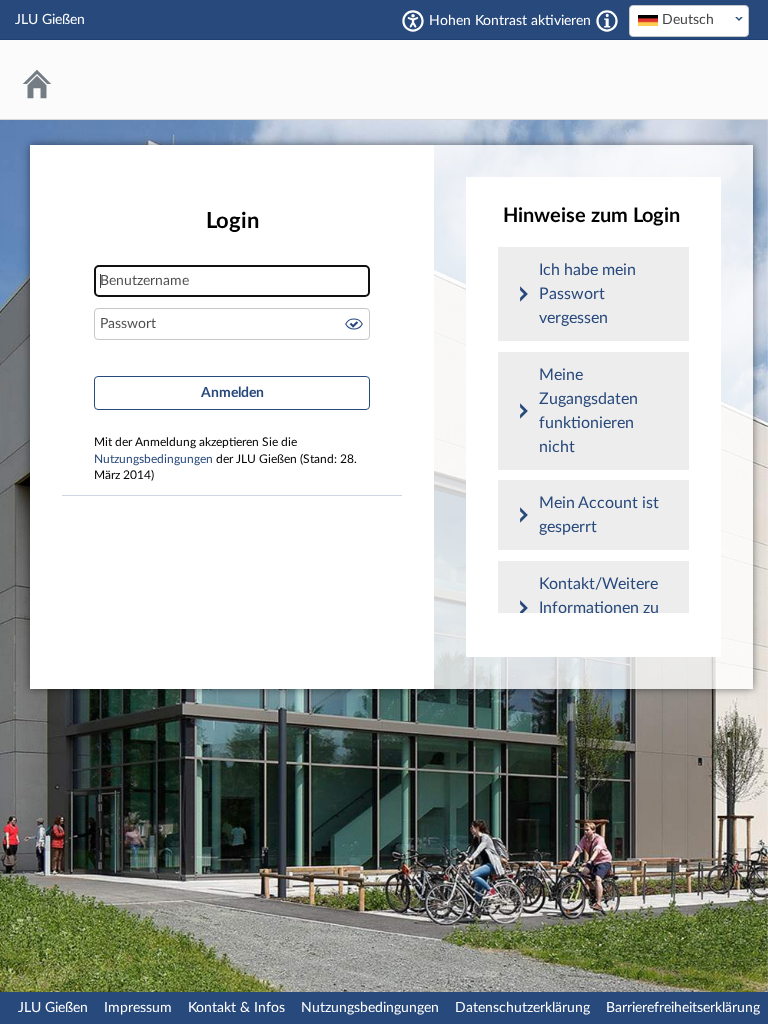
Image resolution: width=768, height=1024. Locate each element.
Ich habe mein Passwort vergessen (587, 294)
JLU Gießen (53, 1008)
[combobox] (689, 21)
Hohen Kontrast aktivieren (510, 21)
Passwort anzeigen (354, 324)
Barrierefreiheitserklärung (683, 1008)
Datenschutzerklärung (522, 1008)
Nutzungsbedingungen (153, 459)
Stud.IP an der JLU (673, 79)
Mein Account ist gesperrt (599, 515)
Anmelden (232, 393)
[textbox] (689, 20)
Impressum (138, 1008)
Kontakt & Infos (236, 1008)
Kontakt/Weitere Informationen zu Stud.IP (599, 608)
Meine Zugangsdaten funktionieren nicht (588, 411)
